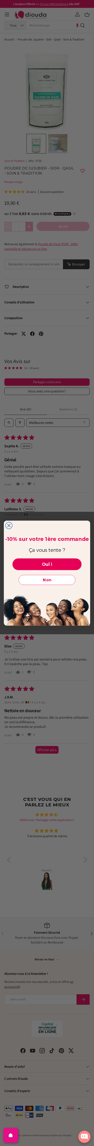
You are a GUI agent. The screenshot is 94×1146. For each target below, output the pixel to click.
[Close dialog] (8, 525)
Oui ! (47, 564)
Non (47, 580)
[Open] (10, 1135)
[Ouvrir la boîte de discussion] (84, 1137)
